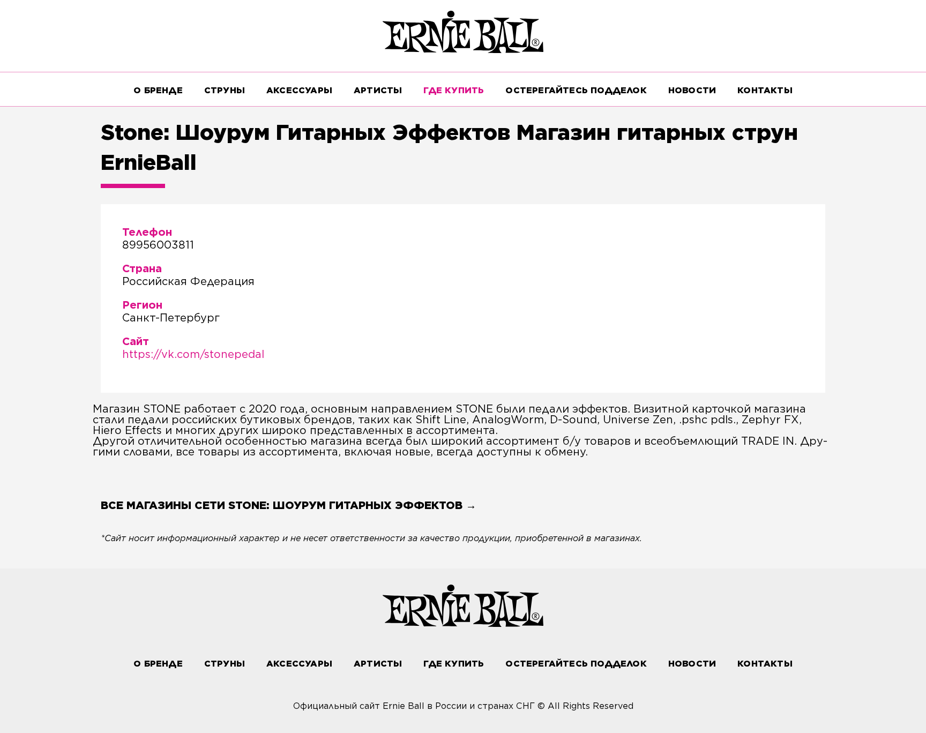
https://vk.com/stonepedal (193, 354)
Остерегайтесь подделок (575, 90)
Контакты (765, 90)
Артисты (378, 90)
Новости (692, 90)
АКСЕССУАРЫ (299, 90)
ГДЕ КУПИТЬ (453, 90)
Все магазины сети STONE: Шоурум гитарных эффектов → (288, 505)
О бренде (158, 90)
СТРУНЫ (224, 90)
